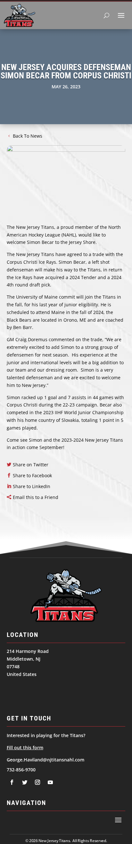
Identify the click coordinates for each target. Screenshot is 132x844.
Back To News (27, 136)
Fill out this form (25, 747)
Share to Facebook (32, 475)
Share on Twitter (30, 465)
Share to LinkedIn (31, 486)
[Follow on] (12, 782)
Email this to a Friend (35, 497)
